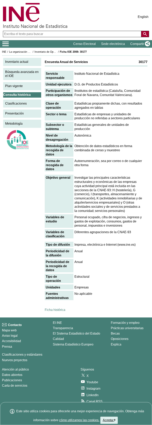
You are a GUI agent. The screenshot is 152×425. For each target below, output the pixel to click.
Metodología (14, 123)
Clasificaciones (16, 103)
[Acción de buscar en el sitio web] (145, 34)
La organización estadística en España (31, 51)
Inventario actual (16, 61)
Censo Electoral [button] (84, 44)
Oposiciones (119, 339)
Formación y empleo (125, 322)
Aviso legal (10, 335)
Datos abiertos (12, 374)
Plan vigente (14, 86)
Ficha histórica (55, 309)
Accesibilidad (11, 341)
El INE (57, 322)
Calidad (58, 339)
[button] (139, 44)
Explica (116, 344)
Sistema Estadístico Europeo (73, 344)
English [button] (143, 16)
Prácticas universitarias (127, 328)
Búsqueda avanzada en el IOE (22, 74)
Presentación (14, 113)
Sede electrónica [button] (113, 44)
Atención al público (15, 369)
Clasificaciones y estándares (22, 354)
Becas (115, 333)
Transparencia (63, 328)
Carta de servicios (14, 385)
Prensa (7, 346)
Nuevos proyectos (14, 360)
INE (4, 51)
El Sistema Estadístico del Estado (76, 333)
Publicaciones (12, 380)
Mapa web (9, 330)
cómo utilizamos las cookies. (79, 420)
